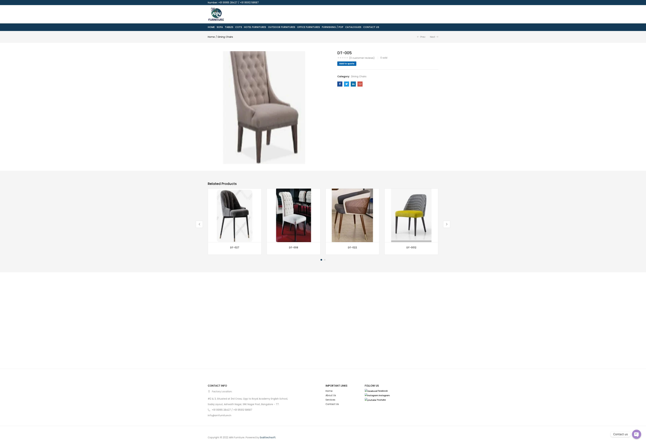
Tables (229, 27)
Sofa (220, 27)
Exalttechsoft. (268, 437)
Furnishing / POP (332, 27)
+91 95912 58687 (242, 410)
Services (330, 399)
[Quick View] (259, 238)
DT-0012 (411, 247)
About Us (331, 395)
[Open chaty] (636, 434)
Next (432, 37)
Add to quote (346, 63)
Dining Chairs (225, 37)
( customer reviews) (362, 58)
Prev (422, 37)
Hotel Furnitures (255, 27)
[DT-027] (234, 215)
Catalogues (353, 27)
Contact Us (371, 27)
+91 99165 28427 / (222, 410)
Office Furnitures (308, 27)
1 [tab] (321, 260)
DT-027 (234, 247)
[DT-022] (352, 215)
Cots (238, 27)
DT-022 (352, 247)
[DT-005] (339, 84)
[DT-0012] (411, 215)
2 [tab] (325, 260)
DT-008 (293, 247)
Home (211, 27)
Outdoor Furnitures (281, 27)
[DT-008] (293, 215)
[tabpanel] (235, 221)
